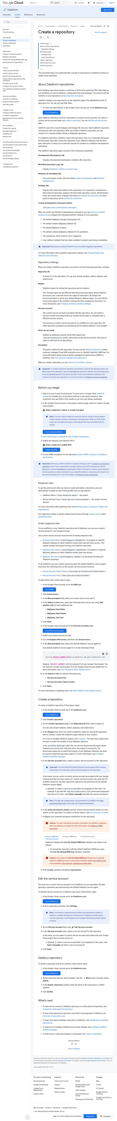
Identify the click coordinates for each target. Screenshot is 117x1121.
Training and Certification (84, 1099)
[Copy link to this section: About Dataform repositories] (76, 84)
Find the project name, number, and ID (75, 669)
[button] (15, 46)
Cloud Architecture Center (82, 1095)
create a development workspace (63, 207)
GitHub (77, 1081)
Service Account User (51, 575)
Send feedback (101, 32)
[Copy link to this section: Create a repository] (65, 699)
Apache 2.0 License (64, 1060)
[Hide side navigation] (27, 1117)
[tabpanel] (76, 854)
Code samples (80, 1090)
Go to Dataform (51, 113)
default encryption (93, 350)
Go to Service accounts (54, 631)
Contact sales (38, 1094)
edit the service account (97, 120)
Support (57, 1085)
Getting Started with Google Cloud (82, 1085)
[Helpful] (104, 26)
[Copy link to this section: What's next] (55, 1000)
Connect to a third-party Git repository (58, 1009)
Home (40, 26)
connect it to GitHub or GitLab (80, 362)
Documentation (50, 26)
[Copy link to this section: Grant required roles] (62, 523)
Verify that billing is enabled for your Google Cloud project (66, 437)
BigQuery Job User (50, 557)
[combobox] (60, 3)
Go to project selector (54, 432)
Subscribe (90, 1116)
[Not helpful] (108, 26)
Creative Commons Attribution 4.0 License (95, 1058)
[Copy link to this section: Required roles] (55, 483)
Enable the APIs (51, 450)
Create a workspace (94, 1034)
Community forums (61, 1081)
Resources (41, 15)
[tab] (52, 836)
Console (80, 3)
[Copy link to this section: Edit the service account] (70, 879)
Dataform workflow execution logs (64, 169)
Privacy (48, 1108)
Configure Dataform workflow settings (76, 304)
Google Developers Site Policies (95, 1060)
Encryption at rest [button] (88, 836)
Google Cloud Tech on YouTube (104, 1098)
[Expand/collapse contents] (50, 43)
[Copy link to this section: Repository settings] (60, 262)
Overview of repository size (54, 1016)
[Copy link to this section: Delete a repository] (64, 958)
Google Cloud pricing (40, 1085)
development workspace (73, 96)
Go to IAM (49, 589)
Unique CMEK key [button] (70, 836)
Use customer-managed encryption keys (71, 358)
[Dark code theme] (103, 654)
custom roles (94, 514)
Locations (82, 739)
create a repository (73, 120)
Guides (17, 15)
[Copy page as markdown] (48, 37)
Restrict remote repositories (97, 377)
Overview (6, 15)
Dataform (12, 9)
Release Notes (59, 1088)
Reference (28, 15)
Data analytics (63, 26)
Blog (97, 1081)
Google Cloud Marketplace (38, 1089)
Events (98, 1085)
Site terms (56, 1108)
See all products (39, 1081)
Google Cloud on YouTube (102, 1093)
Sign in (111, 3)
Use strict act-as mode (99, 812)
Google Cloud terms (70, 1108)
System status (59, 1092)
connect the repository (90, 196)
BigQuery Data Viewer (51, 550)
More (33, 3)
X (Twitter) (100, 1088)
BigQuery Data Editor (51, 540)
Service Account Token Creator (55, 571)
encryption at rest (99, 861)
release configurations (84, 178)
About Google (38, 1108)
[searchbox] (15, 22)
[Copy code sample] (107, 654)
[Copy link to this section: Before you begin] (62, 388)
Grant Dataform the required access (87, 691)
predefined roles (44, 517)
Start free (108, 10)
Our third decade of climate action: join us (49, 1111)
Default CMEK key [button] (52, 836)
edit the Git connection (73, 198)
